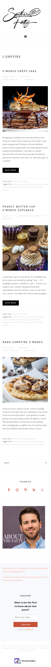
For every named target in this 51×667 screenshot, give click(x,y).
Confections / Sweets (20, 181)
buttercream (18, 184)
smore (34, 322)
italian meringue (22, 320)
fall (4, 187)
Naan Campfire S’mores (23, 342)
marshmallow (37, 187)
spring (39, 322)
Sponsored (32, 439)
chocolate (39, 184)
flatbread (40, 441)
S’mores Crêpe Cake (20, 71)
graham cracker (25, 187)
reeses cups (27, 322)
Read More (10, 170)
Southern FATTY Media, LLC (25, 646)
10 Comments (29, 79)
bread (15, 441)
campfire (31, 184)
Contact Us (43, 648)
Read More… (18, 580)
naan (29, 444)
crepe (46, 184)
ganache (15, 187)
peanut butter (16, 322)
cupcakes (36, 317)
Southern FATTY (25, 18)
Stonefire (35, 444)
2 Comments (7, 219)
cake (25, 184)
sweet (42, 444)
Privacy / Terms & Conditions (23, 648)
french (8, 187)
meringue (6, 322)
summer (6, 190)
